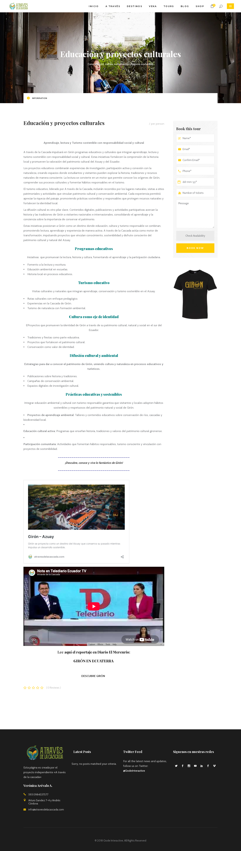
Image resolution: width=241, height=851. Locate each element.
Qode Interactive (113, 840)
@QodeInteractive (134, 770)
